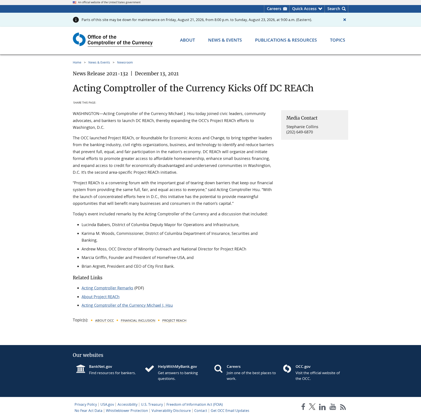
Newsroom (125, 62)
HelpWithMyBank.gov (177, 366)
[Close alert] (344, 19)
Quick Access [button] (304, 8)
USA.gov (107, 404)
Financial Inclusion (138, 320)
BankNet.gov (100, 366)
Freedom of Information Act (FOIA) (194, 404)
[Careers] (220, 369)
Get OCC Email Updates (230, 410)
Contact (200, 410)
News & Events (99, 62)
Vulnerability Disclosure (171, 410)
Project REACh (174, 320)
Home (77, 62)
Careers (274, 8)
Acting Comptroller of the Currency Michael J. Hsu (127, 305)
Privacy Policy (86, 404)
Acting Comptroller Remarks (107, 287)
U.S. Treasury (152, 404)
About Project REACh (101, 296)
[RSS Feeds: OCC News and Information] (343, 407)
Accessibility (127, 404)
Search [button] (333, 8)
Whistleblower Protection (127, 410)
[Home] (151, 369)
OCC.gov (303, 366)
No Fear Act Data (88, 410)
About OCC (104, 320)
